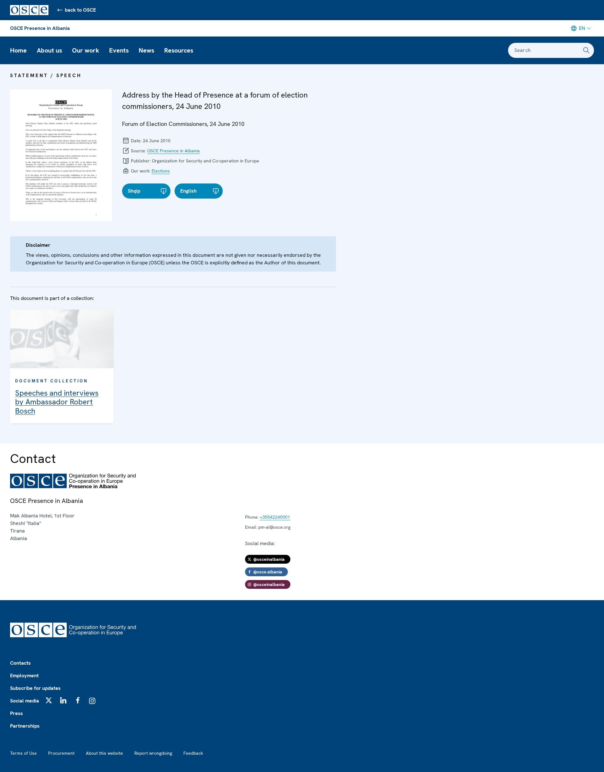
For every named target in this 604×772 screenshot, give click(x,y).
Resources (178, 50)
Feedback (193, 753)
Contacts (20, 663)
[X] (48, 700)
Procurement (61, 753)
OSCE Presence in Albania (40, 28)
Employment (24, 675)
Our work (85, 50)
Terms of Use (23, 753)
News (146, 50)
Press (16, 713)
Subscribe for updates (35, 688)
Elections (161, 171)
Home (18, 50)
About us (49, 50)
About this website (104, 753)
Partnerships (25, 726)
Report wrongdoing (153, 753)
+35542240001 (275, 517)
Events (119, 50)
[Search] (586, 50)
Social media (24, 700)
